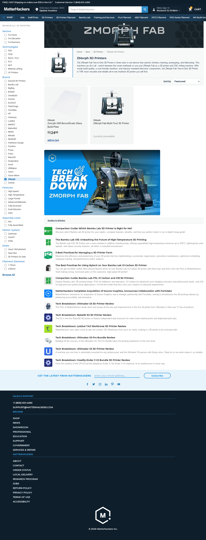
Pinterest (112, 384)
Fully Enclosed (14, 206)
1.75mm (11, 265)
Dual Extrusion (14, 209)
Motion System (11, 230)
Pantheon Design (16, 143)
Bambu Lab (84, 17)
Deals (5, 245)
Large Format (14, 198)
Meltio (11, 132)
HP (9, 113)
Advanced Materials (17, 202)
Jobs (16, 483)
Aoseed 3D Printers (17, 81)
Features (7, 187)
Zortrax (11, 183)
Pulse (10, 153)
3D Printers (47, 17)
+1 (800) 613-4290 (81, 2)
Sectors (6, 31)
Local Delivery (23, 474)
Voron (10, 172)
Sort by (167, 81)
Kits (10, 221)
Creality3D (12, 95)
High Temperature (16, 195)
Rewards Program (25, 479)
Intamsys (12, 117)
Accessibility (21, 501)
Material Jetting (15, 69)
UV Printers (13, 72)
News (16, 422)
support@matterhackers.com (33, 407)
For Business (14, 42)
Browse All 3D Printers (16, 26)
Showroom (20, 427)
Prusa (10, 150)
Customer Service (63, 2)
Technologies (10, 46)
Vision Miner (13, 175)
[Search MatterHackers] (145, 9)
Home (79, 52)
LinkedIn (106, 384)
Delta (10, 241)
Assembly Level (11, 217)
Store (87, 52)
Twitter (93, 384)
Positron (12, 146)
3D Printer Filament (65, 17)
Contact (18, 465)
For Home (12, 35)
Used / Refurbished (17, 249)
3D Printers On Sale (17, 256)
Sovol (10, 164)
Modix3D (12, 139)
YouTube (119, 384)
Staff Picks (33, 17)
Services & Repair (24, 449)
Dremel (11, 99)
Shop (16, 418)
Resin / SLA (13, 58)
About (17, 461)
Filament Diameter (13, 261)
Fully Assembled (15, 225)
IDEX (10, 213)
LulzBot (11, 121)
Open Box (12, 253)
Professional (22, 431)
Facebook (87, 384)
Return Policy (22, 488)
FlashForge (13, 106)
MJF (10, 65)
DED (10, 50)
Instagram (100, 384)
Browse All (8, 274)
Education (20, 436)
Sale (22, 17)
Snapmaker (13, 161)
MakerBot (12, 128)
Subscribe (157, 375)
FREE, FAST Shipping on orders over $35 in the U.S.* (27, 2)
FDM (10, 54)
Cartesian (12, 233)
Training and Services (104, 17)
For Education (14, 38)
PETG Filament (159, 17)
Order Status (22, 470)
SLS (10, 61)
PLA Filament (124, 17)
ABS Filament (141, 17)
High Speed (13, 191)
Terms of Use (21, 497)
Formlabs (12, 110)
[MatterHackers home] (16, 9)
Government (21, 445)
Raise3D (12, 157)
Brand (6, 77)
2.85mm (11, 269)
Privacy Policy (22, 492)
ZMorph (11, 179)
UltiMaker (12, 168)
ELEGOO (12, 103)
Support (18, 440)
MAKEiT (11, 124)
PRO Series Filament (180, 17)
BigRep (11, 88)
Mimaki (11, 135)
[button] (50, 9)
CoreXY (11, 237)
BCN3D (11, 92)
